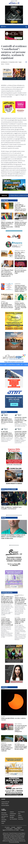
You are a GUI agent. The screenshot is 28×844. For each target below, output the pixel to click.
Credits (22, 830)
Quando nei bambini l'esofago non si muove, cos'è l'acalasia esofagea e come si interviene (13, 536)
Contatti (13, 827)
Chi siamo (7, 827)
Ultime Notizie (4, 803)
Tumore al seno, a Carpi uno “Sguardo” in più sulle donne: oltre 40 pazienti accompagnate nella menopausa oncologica (21, 600)
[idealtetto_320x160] (14, 80)
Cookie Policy (17, 828)
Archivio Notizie (5, 805)
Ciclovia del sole (5, 801)
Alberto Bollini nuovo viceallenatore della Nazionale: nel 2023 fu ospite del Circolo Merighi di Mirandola (7, 599)
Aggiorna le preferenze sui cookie (11, 830)
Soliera (19, 815)
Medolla (3, 821)
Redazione (5, 62)
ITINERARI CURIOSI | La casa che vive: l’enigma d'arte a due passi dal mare (21, 420)
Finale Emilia (4, 814)
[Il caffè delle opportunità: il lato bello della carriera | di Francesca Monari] (7, 296)
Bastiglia (12, 817)
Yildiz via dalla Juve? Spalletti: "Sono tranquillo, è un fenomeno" (11, 507)
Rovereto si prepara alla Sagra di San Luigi (20, 271)
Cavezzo (12, 811)
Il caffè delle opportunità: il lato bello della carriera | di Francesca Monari (7, 305)
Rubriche (4, 412)
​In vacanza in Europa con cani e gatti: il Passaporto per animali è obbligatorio (21, 728)
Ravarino (20, 817)
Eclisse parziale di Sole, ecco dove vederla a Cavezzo (13, 719)
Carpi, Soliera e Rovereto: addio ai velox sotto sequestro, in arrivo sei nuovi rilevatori (20, 207)
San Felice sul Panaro (4, 817)
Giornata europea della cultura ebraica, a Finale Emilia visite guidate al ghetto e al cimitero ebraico (21, 288)
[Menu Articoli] (14, 113)
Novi (19, 813)
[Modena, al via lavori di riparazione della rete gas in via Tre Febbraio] (21, 216)
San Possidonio (13, 819)
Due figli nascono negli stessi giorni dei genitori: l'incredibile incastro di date (21, 747)
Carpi (2, 823)
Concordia (3, 819)
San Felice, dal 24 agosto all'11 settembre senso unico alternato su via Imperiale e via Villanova (20, 255)
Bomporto (12, 815)
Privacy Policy (9, 828)
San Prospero (21, 811)
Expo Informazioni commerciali (14, 362)
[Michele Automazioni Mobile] (14, 35)
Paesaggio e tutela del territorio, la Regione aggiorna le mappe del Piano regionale (7, 747)
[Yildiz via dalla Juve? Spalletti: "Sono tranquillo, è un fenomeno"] (14, 498)
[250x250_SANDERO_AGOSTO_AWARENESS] (14, 23)
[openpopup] (26, 27)
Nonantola (20, 819)
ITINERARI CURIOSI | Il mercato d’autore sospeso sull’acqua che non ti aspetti (20, 434)
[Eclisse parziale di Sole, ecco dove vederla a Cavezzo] (14, 702)
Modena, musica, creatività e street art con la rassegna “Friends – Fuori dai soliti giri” (20, 306)
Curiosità (4, 687)
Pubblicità (19, 827)
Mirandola (3, 812)
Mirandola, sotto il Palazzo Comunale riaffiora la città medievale (20, 621)
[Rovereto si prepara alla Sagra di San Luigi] (21, 263)
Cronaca (7, 64)
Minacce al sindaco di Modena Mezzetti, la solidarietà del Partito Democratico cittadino (7, 225)
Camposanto (13, 813)
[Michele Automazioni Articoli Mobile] (14, 190)
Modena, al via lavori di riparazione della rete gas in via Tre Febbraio (20, 225)
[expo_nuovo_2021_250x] (14, 795)
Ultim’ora (4, 195)
